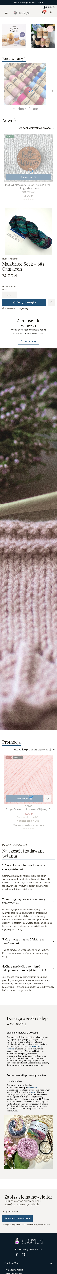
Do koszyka (26, 177)
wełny (34, 1092)
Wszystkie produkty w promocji (32, 749)
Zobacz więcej (28, 341)
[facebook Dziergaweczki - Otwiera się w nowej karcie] (16, 1254)
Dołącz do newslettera (17, 1218)
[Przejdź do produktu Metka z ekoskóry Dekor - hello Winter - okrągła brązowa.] (28, 158)
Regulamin (16, 1225)
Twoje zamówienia (13, 1269)
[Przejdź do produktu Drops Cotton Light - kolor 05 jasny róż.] (28, 779)
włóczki (33, 1046)
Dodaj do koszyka (26, 302)
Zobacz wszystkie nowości (35, 127)
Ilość (4, 289)
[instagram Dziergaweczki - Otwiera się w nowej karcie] (23, 1254)
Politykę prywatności (41, 1225)
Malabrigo (14, 258)
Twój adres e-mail (10, 1211)
